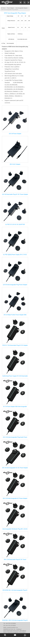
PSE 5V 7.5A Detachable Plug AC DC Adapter (15, 345)
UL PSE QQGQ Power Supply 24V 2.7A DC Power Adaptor (15, 254)
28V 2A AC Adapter (15, 164)
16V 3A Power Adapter (15, 133)
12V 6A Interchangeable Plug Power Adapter (15, 284)
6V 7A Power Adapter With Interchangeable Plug (15, 406)
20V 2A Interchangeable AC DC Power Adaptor (15, 467)
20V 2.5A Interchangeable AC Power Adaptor (15, 498)
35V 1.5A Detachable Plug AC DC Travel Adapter (15, 559)
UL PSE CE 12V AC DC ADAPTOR (15, 224)
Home (4, 8)
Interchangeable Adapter (21, 8)
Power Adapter (10, 8)
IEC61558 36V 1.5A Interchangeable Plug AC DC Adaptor (15, 590)
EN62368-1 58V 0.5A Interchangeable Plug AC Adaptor (15, 620)
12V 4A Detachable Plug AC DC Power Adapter (15, 194)
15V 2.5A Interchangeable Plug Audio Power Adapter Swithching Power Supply (15, 437)
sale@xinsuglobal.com (12, 627)
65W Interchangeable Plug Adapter (9, 9)
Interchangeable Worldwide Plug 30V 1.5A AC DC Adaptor (15, 529)
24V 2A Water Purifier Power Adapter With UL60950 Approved (15, 315)
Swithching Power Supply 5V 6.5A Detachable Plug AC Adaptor (15, 376)
